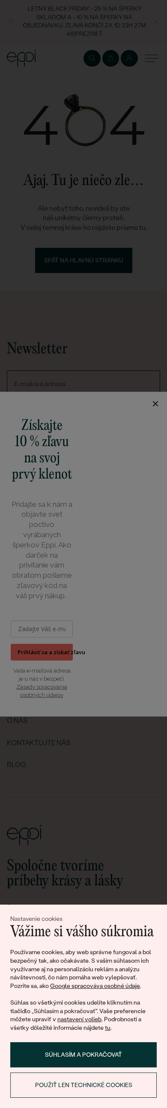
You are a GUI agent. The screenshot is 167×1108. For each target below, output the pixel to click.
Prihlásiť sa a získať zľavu (45, 652)
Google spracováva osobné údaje (95, 985)
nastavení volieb (79, 1019)
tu (107, 1027)
